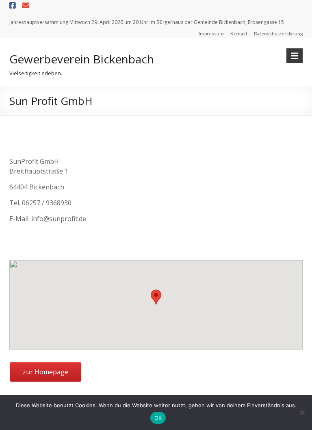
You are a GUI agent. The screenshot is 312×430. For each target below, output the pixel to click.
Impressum (211, 33)
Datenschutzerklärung (278, 33)
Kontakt (238, 33)
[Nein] (302, 412)
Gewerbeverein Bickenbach (81, 59)
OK (158, 418)
